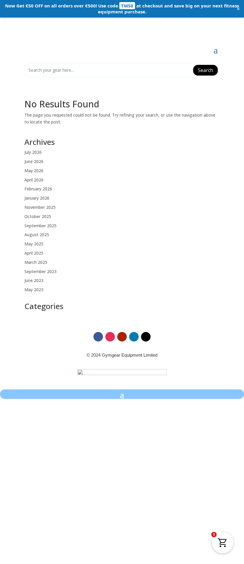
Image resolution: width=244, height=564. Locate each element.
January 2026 (36, 198)
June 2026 (33, 161)
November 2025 (40, 207)
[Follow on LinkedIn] (134, 336)
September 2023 (40, 271)
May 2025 (33, 244)
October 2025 (37, 216)
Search (205, 70)
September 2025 (40, 225)
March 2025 (35, 262)
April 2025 (33, 253)
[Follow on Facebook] (98, 336)
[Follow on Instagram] (110, 336)
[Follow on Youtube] (122, 336)
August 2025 (36, 234)
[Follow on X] (146, 336)
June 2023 (33, 280)
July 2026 (33, 152)
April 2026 (33, 180)
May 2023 (33, 289)
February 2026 (38, 189)
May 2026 (33, 170)
